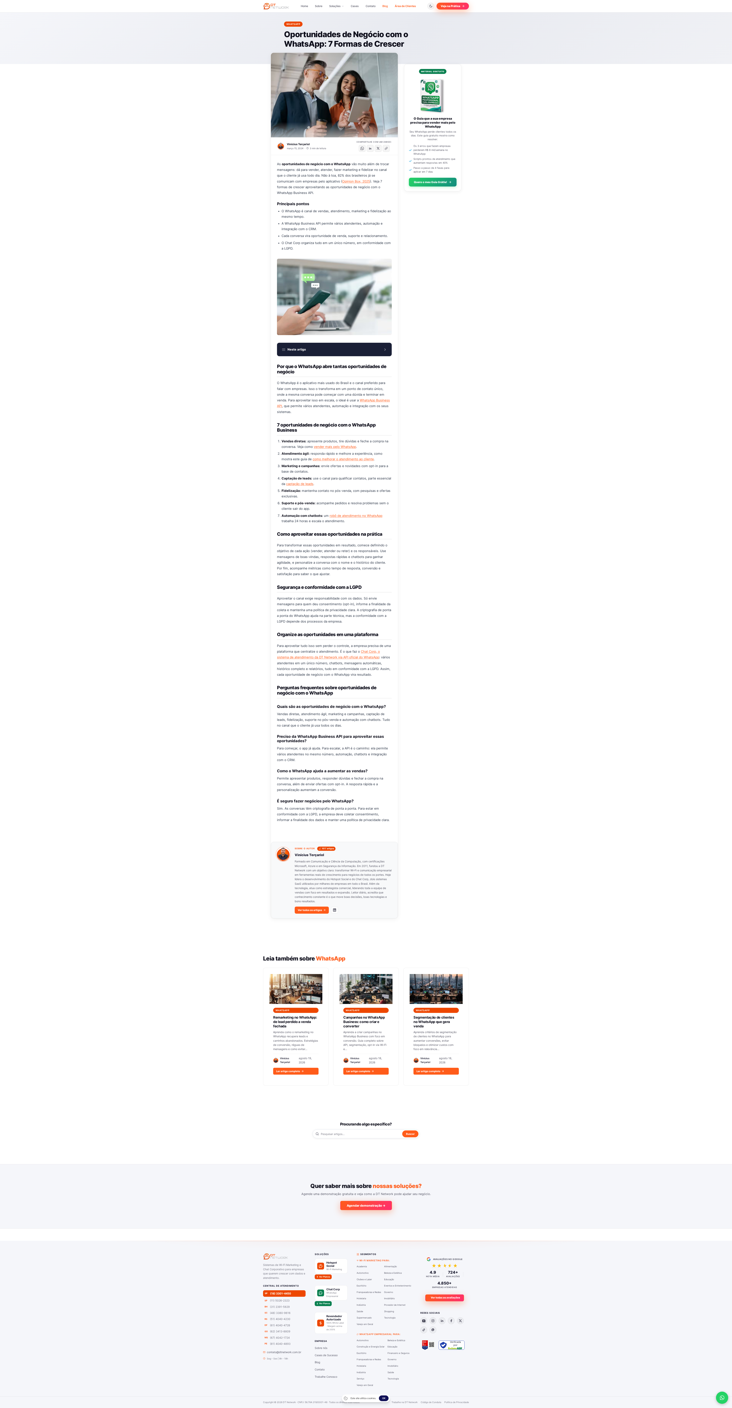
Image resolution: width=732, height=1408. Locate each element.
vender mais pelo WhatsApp (335, 447)
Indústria (361, 1305)
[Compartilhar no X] (378, 148)
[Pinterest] (432, 1329)
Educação (389, 1279)
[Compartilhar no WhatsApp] (362, 148)
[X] (460, 1320)
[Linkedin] (442, 1320)
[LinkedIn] (334, 910)
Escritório (361, 1285)
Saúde (360, 1311)
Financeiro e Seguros (398, 1353)
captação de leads (299, 484)
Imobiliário (389, 1298)
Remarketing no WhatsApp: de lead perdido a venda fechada (295, 1021)
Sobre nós (321, 1348)
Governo (388, 1292)
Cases (355, 6)
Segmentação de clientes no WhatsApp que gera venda (433, 1021)
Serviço (360, 1378)
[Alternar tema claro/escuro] (430, 6)
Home (304, 6)
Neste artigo (296, 349)
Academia (362, 1266)
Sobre (318, 6)
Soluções (335, 6)
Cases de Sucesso (326, 1355)
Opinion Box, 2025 (356, 181)
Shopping (389, 1311)
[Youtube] (423, 1320)
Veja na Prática (450, 6)
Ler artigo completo (288, 1071)
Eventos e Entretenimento (397, 1285)
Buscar (410, 1133)
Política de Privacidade (456, 1402)
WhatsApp (293, 24)
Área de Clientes (405, 6)
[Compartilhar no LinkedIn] (370, 148)
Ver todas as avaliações (445, 1297)
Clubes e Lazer (364, 1279)
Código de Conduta (431, 1402)
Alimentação (390, 1266)
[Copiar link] (386, 148)
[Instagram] (432, 1320)
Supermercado (364, 1317)
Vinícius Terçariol (298, 144)
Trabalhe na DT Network (405, 1402)
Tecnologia (389, 1317)
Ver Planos (324, 1276)
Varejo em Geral (365, 1324)
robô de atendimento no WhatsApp (356, 516)
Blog (385, 6)
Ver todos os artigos (310, 910)
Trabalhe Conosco (326, 1376)
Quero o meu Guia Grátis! (430, 182)
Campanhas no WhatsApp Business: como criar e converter (364, 1021)
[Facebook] (451, 1320)
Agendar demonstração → (366, 1205)
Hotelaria (361, 1298)
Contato (371, 6)
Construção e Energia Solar (370, 1346)
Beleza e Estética (393, 1273)
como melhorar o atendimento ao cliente (343, 459)
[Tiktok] (423, 1329)
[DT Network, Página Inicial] (276, 6)
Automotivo (363, 1273)
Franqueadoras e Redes (369, 1292)
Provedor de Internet (394, 1305)
